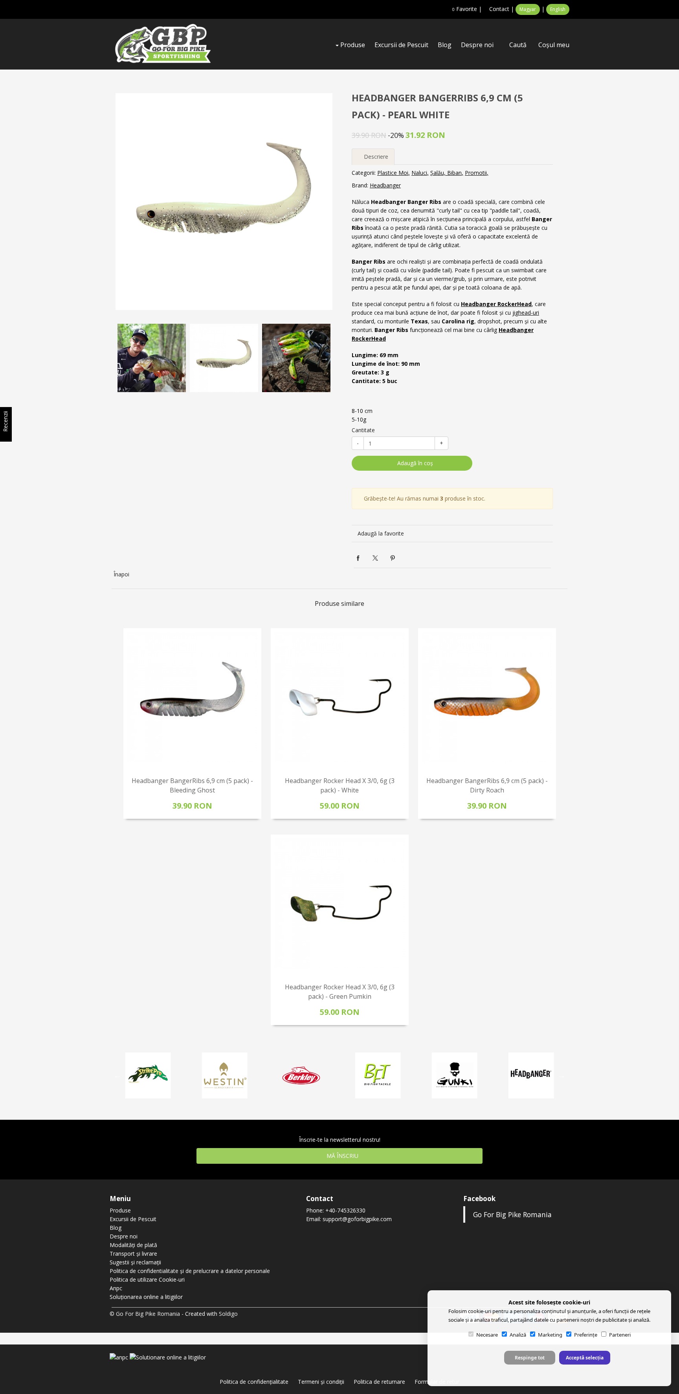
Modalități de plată (133, 1245)
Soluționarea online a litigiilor (146, 1296)
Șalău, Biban (446, 172)
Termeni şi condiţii (321, 1381)
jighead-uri (525, 312)
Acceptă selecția (585, 1357)
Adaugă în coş (414, 463)
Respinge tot (530, 1357)
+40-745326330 (345, 1210)
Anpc (116, 1288)
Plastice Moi (392, 172)
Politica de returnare (379, 1381)
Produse (352, 44)
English (557, 9)
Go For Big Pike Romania (512, 1214)
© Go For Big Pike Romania (145, 1313)
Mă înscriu (341, 1155)
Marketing (550, 1334)
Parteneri (620, 1334)
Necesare (487, 1334)
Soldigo (228, 1313)
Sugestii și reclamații (135, 1262)
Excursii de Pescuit (401, 44)
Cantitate (363, 430)
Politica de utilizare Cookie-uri (147, 1279)
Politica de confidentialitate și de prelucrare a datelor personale (190, 1271)
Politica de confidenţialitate (254, 1381)
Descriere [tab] (375, 156)
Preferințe (585, 1334)
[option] (224, 201)
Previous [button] (123, 358)
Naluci (419, 172)
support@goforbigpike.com (357, 1219)
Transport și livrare (133, 1253)
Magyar (527, 9)
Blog (444, 44)
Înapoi (121, 574)
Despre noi (477, 44)
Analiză (518, 1334)
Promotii (476, 172)
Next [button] (324, 358)
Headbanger (385, 185)
